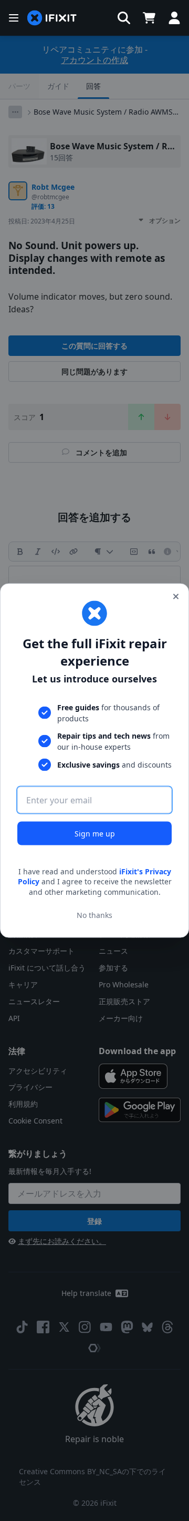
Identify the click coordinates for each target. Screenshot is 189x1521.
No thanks (94, 915)
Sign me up (95, 833)
